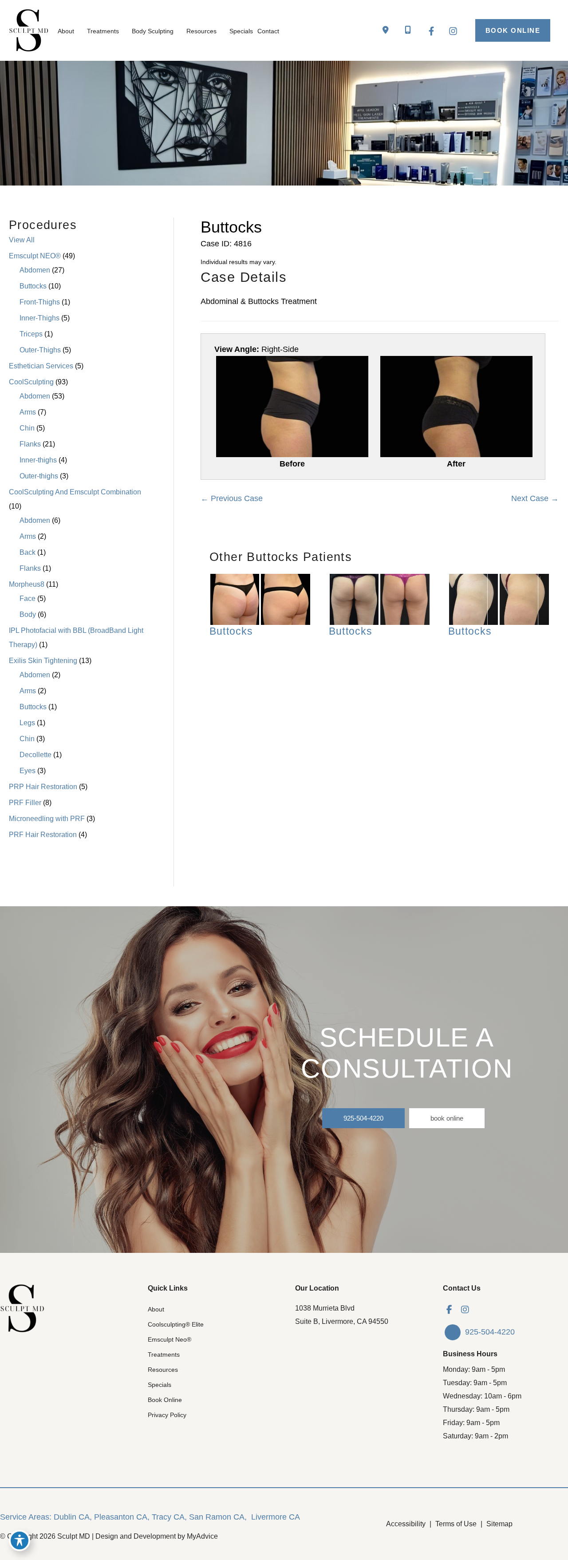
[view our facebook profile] (449, 1310)
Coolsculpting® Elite (176, 1324)
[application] (78, 31)
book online (446, 1118)
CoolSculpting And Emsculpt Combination (75, 492)
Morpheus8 (26, 584)
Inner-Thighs (39, 318)
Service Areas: (25, 1517)
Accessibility (406, 1524)
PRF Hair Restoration (43, 834)
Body (28, 614)
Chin (27, 428)
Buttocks (33, 286)
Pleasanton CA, (122, 1517)
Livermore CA (275, 1517)
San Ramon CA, (218, 1517)
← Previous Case (232, 498)
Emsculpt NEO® (35, 256)
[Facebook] (431, 31)
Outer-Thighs (40, 350)
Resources (163, 1369)
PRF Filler (25, 802)
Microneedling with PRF (47, 818)
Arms (28, 412)
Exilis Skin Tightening (43, 660)
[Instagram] (453, 31)
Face (28, 598)
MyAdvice (202, 1536)
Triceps (31, 334)
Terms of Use (456, 1524)
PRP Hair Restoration (43, 786)
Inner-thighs (38, 460)
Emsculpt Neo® (169, 1339)
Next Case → (535, 498)
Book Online (165, 1399)
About (156, 1309)
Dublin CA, (73, 1517)
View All (22, 240)
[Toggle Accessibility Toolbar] (19, 1540)
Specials (159, 1384)
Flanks (30, 444)
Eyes (28, 770)
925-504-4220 (363, 1118)
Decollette (35, 754)
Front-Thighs (40, 302)
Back (28, 552)
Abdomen (35, 270)
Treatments (164, 1354)
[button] (513, 30)
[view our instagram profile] (465, 1310)
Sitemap (499, 1524)
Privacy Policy (167, 1414)
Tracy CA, (169, 1517)
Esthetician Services (41, 366)
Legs (27, 723)
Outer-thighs (39, 476)
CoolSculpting (31, 382)
